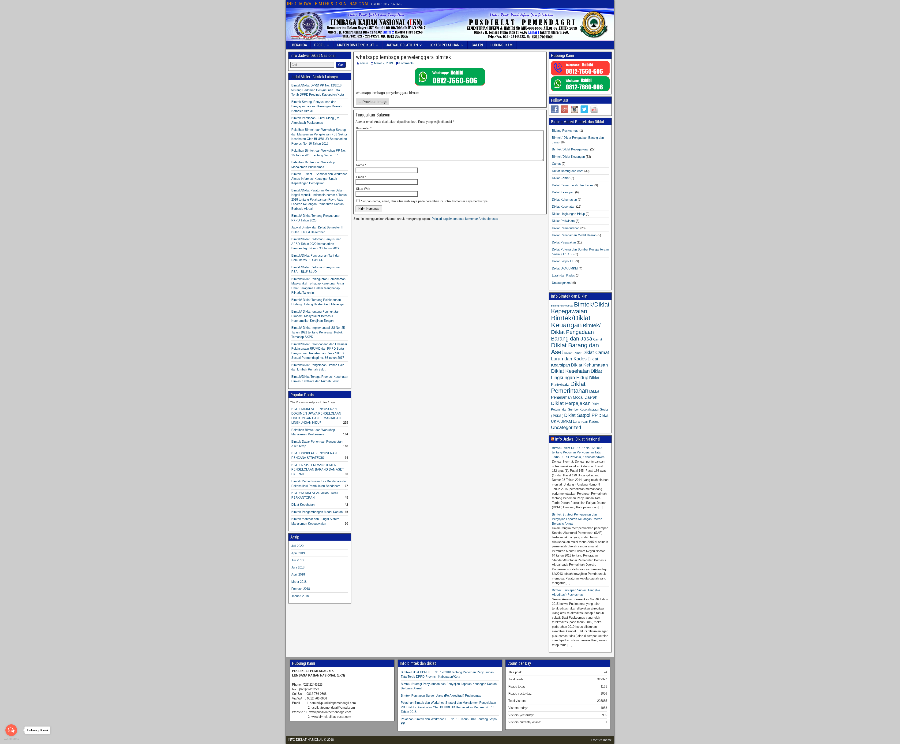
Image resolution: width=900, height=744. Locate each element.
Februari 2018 (300, 589)
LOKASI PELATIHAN (444, 45)
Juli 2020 (297, 546)
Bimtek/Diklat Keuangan (568, 156)
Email (361, 177)
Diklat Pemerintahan (565, 228)
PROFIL (319, 45)
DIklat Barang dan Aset (567, 171)
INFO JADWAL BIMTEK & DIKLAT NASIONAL (328, 4)
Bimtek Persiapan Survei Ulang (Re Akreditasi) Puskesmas (441, 695)
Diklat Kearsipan (563, 192)
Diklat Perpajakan (564, 242)
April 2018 (298, 574)
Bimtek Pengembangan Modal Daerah (317, 512)
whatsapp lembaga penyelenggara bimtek (403, 57)
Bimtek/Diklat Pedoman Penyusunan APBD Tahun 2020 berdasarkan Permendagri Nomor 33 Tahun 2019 (316, 243)
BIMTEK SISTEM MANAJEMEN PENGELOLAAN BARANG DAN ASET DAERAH (317, 469)
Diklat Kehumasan (564, 199)
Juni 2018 (297, 567)
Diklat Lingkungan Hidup (568, 214)
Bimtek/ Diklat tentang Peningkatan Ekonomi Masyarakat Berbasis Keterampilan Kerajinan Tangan (315, 316)
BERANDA (299, 45)
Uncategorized (561, 282)
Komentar (363, 128)
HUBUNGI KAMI (501, 45)
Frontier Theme (601, 740)
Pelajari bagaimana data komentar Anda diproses (465, 219)
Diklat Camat (561, 178)
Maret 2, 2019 (383, 63)
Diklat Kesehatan (303, 504)
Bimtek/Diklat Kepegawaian (570, 149)
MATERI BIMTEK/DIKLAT (355, 45)
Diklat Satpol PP (563, 261)
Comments (406, 63)
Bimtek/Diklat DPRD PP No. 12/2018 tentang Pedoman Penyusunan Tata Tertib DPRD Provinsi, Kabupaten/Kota (317, 90)
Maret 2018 (299, 581)
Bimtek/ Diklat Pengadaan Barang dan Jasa (575, 332)
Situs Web (363, 189)
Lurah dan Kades (563, 275)
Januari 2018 (300, 596)
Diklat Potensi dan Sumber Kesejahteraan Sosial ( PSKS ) (579, 410)
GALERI (477, 45)
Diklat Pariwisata (563, 221)
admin (364, 63)
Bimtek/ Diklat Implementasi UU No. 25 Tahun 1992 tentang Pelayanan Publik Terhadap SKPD (318, 332)
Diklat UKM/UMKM (565, 268)
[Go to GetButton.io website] (11, 739)
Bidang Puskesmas (565, 130)
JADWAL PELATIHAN (402, 45)
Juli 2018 (297, 560)
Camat (556, 163)
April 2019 (298, 553)
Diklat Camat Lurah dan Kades (572, 185)
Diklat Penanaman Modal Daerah (574, 235)
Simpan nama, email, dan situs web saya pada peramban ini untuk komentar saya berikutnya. (424, 201)
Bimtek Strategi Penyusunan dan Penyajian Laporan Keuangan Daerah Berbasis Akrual (316, 106)
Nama (361, 165)
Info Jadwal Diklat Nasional (577, 439)
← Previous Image (372, 102)
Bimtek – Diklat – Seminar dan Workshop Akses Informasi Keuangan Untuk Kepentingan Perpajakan (319, 178)
